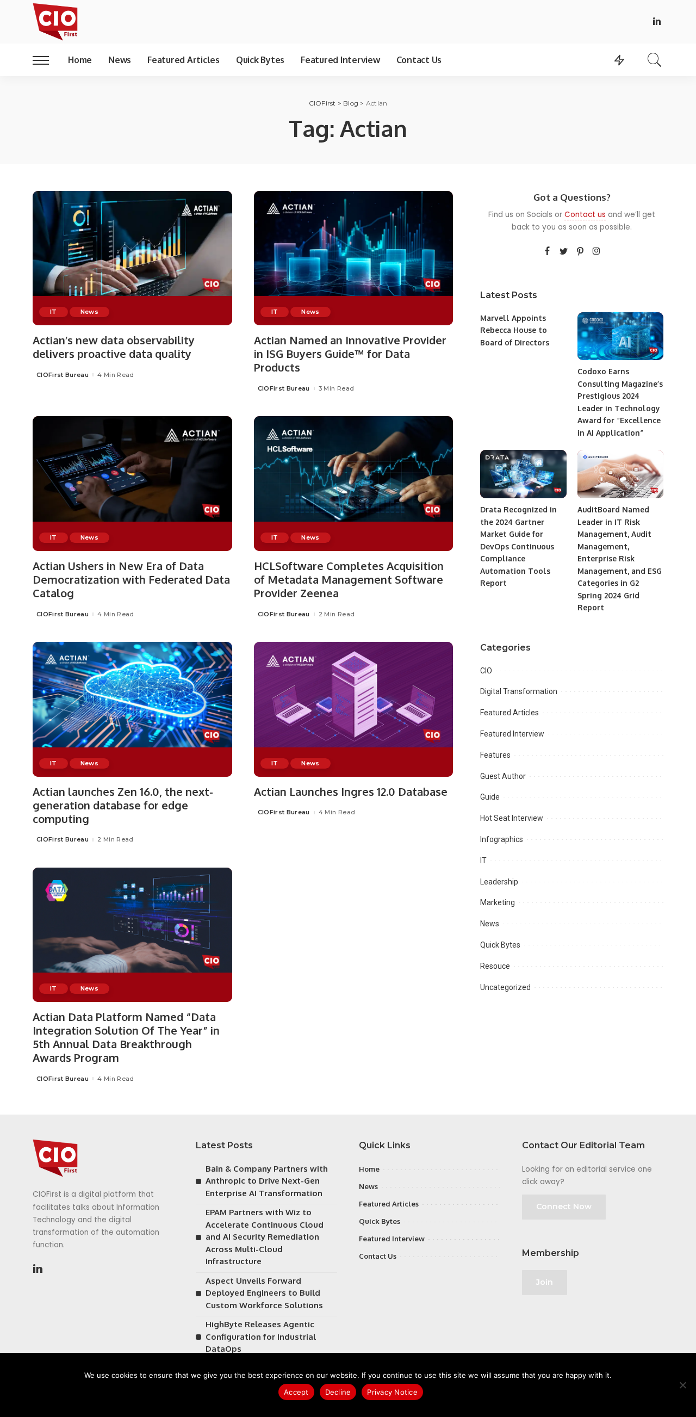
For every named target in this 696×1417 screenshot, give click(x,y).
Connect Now (564, 1206)
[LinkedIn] (656, 22)
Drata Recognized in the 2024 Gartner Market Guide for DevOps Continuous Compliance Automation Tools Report (518, 546)
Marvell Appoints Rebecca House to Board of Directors (514, 330)
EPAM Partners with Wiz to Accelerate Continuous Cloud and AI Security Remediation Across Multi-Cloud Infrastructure (265, 1236)
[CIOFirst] (55, 22)
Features (495, 755)
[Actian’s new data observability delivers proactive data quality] (132, 258)
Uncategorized (505, 987)
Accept (296, 1392)
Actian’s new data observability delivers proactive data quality (114, 347)
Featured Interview (512, 733)
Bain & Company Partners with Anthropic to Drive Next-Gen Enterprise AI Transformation (267, 1181)
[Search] (654, 60)
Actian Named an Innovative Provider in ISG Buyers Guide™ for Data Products (350, 353)
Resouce (495, 966)
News (89, 311)
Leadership (499, 881)
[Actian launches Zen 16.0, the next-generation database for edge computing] (132, 709)
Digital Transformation (518, 691)
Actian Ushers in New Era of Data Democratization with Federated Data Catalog (131, 579)
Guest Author (503, 776)
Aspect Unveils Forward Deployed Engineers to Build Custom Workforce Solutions (264, 1293)
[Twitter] (564, 252)
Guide (490, 797)
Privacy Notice (392, 1392)
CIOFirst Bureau (62, 375)
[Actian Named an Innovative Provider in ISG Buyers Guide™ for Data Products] (353, 258)
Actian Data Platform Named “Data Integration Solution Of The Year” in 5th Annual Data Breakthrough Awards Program (126, 1037)
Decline (338, 1392)
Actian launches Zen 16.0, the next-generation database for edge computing (123, 805)
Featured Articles (509, 712)
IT (53, 311)
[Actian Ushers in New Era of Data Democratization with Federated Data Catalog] (132, 483)
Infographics (501, 839)
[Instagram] (596, 252)
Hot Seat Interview (511, 818)
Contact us (585, 214)
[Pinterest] (580, 252)
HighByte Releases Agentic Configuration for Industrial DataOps (261, 1336)
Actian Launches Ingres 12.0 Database (351, 791)
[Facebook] (547, 252)
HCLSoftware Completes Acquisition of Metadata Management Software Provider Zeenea (349, 579)
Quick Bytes (500, 944)
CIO (486, 670)
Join (544, 1282)
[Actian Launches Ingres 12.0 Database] (353, 709)
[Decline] (682, 1384)
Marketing (497, 902)
